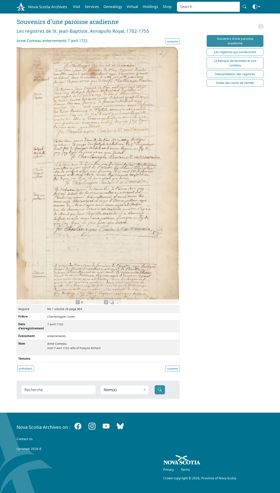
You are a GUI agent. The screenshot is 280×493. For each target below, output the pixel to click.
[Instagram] (92, 426)
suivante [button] (172, 41)
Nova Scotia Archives (47, 6)
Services (92, 6)
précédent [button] (25, 368)
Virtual (132, 6)
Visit (76, 6)
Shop (167, 6)
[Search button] (245, 7)
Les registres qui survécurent (235, 52)
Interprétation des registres (235, 74)
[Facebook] (77, 426)
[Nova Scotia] (182, 460)
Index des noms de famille (235, 83)
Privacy (168, 469)
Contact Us (25, 439)
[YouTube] (106, 426)
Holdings (150, 6)
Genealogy (112, 6)
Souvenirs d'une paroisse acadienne (235, 41)
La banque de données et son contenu (235, 63)
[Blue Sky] (120, 426)
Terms (185, 469)
